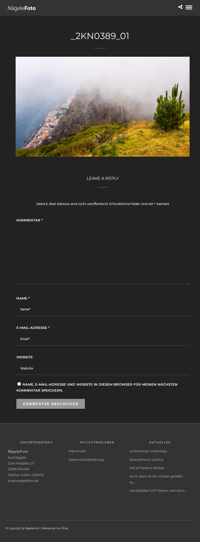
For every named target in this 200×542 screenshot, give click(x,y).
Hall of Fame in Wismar (147, 468)
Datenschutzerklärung (86, 460)
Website (24, 357)
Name (23, 298)
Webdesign (49, 528)
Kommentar (29, 220)
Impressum (77, 451)
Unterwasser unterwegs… (149, 451)
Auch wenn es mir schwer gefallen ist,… (156, 479)
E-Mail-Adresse (32, 328)
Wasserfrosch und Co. (146, 460)
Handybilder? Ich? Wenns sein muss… (158, 491)
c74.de (64, 528)
